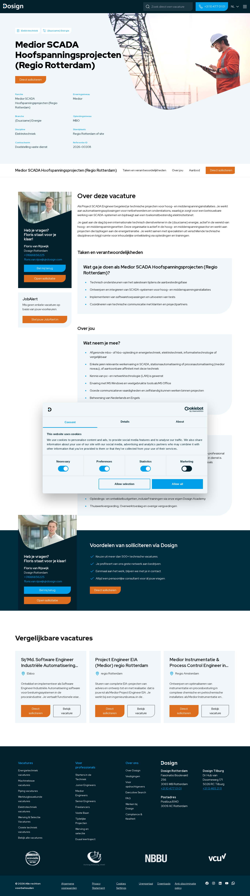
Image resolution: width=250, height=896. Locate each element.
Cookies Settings (121, 886)
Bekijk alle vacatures (30, 837)
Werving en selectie (82, 831)
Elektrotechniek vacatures (27, 809)
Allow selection (125, 483)
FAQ (128, 798)
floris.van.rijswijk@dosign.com (43, 259)
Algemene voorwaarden (69, 886)
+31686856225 (34, 255)
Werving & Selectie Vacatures (29, 819)
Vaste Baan (82, 812)
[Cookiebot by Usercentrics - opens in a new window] (187, 409)
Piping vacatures (28, 791)
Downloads (163, 883)
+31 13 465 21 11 (212, 788)
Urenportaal (146, 883)
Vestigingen (133, 776)
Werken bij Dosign (131, 806)
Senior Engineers (85, 801)
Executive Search (136, 792)
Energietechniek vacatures (28, 772)
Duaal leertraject (85, 839)
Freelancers (82, 807)
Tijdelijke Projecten (81, 821)
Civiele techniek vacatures (27, 829)
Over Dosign (133, 770)
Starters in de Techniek (83, 777)
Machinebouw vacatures (26, 783)
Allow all (177, 483)
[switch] (104, 469)
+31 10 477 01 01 (171, 788)
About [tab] (180, 421)
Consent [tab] (70, 422)
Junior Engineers (85, 785)
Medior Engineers (81, 793)
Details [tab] (125, 421)
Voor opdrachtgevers (135, 784)
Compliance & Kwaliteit (134, 816)
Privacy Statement (98, 886)
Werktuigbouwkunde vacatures (30, 799)
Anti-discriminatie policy (185, 886)
